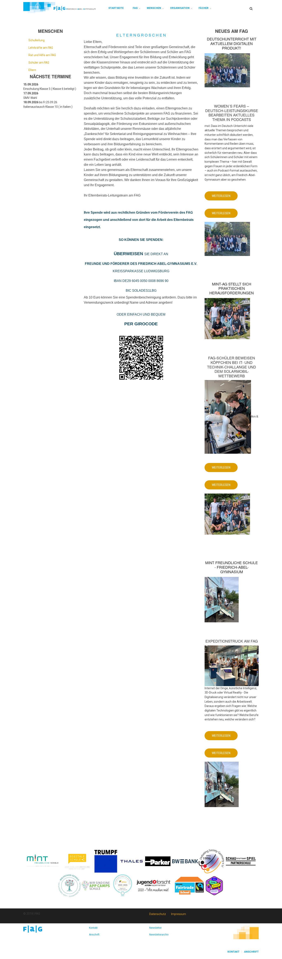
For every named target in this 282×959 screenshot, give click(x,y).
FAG (135, 8)
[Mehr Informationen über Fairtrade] (189, 885)
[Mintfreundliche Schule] (42, 861)
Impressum (178, 914)
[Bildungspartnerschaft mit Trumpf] (106, 861)
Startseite (116, 8)
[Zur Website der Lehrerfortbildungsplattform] (122, 885)
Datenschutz (157, 914)
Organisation (180, 8)
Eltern (32, 70)
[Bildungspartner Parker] (158, 861)
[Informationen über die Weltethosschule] (69, 885)
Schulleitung (36, 40)
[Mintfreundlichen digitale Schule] (77, 861)
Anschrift (94, 934)
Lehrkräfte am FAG (40, 47)
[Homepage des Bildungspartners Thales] (132, 861)
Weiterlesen (225, 197)
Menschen (154, 8)
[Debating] (211, 861)
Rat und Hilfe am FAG (42, 55)
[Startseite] (59, 7)
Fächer (204, 8)
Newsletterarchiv (159, 934)
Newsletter (155, 927)
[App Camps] (96, 885)
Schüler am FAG (38, 62)
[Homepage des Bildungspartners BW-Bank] (185, 861)
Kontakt (93, 927)
